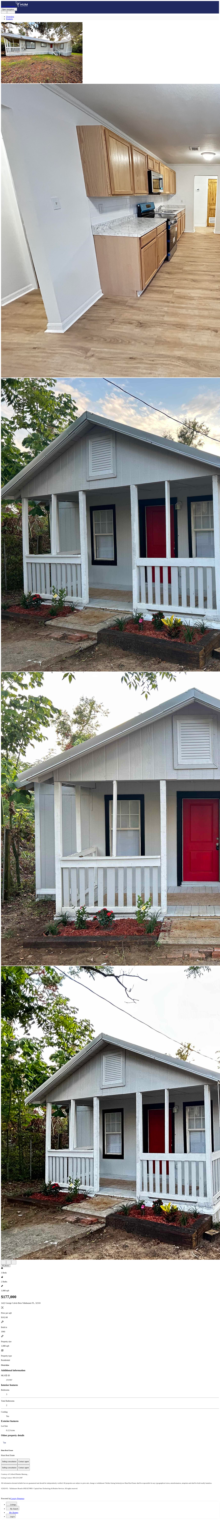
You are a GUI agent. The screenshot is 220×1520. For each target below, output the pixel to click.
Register (11, 12)
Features (9, 19)
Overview (10, 17)
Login (4, 12)
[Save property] (8, 1262)
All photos (5, 1266)
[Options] (3, 1262)
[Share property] (13, 1262)
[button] (110, 53)
